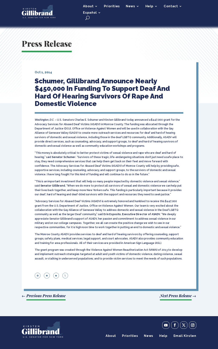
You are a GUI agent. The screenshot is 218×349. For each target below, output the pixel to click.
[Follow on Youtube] (165, 325)
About (88, 6)
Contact (171, 6)
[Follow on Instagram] (192, 325)
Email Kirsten (185, 335)
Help (149, 6)
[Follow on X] (183, 325)
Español (90, 12)
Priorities (112, 6)
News (130, 6)
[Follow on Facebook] (174, 325)
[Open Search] (87, 18)
